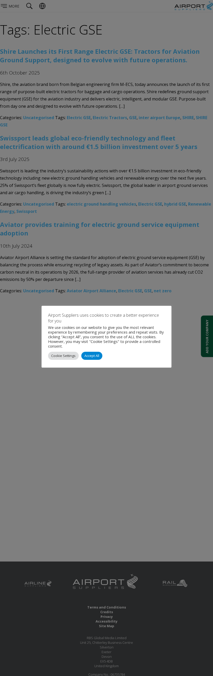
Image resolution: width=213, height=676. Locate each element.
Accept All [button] (91, 355)
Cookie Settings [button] (63, 355)
